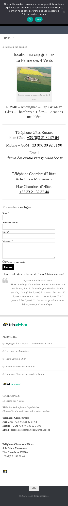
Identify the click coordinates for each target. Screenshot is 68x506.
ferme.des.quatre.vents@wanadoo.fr (35, 158)
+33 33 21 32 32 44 (34, 192)
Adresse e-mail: (10, 222)
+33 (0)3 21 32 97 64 (43, 137)
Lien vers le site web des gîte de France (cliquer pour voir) (34, 274)
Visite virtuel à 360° (15, 358)
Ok (30, 19)
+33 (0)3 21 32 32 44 (13, 456)
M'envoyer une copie (15, 262)
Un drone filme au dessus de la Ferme (24, 374)
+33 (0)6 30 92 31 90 (46, 145)
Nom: (5, 213)
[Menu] (64, 30)
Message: (7, 241)
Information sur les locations (20, 366)
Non (38, 19)
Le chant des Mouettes (17, 351)
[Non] (64, 12)
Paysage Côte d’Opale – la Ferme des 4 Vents (28, 343)
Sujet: (5, 232)
